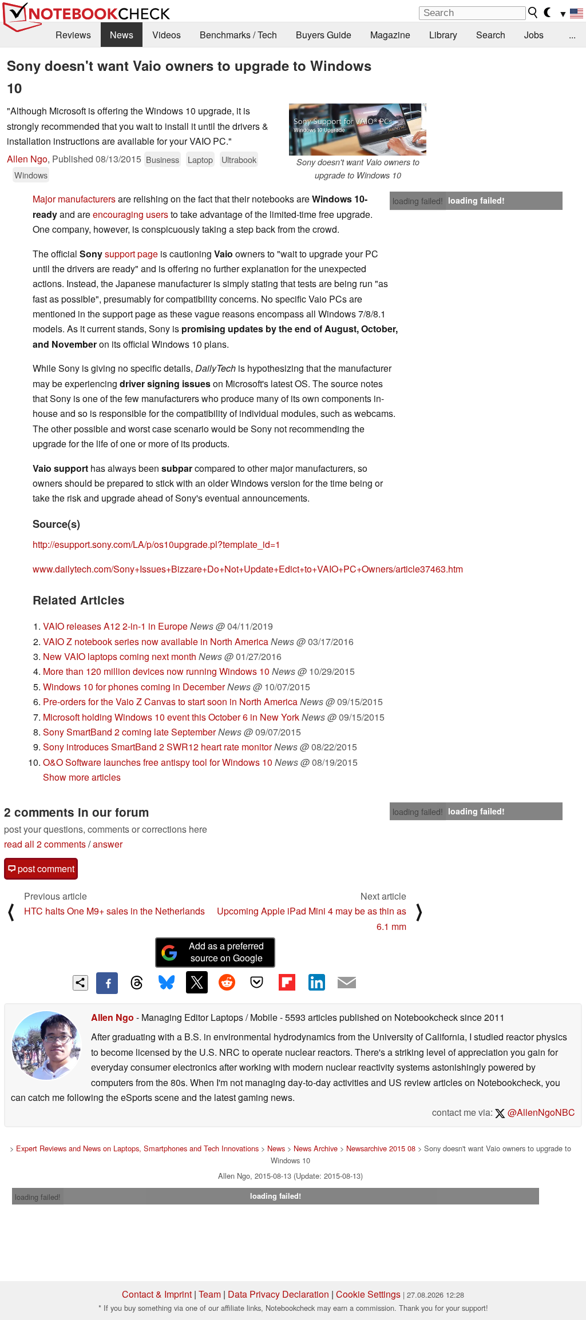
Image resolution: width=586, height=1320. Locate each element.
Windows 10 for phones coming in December (134, 686)
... (572, 34)
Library (443, 34)
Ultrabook (238, 159)
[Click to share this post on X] (197, 982)
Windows (30, 175)
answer (107, 843)
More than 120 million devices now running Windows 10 (156, 671)
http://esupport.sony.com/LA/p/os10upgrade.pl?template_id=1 (156, 544)
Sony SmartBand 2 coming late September (129, 731)
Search (490, 34)
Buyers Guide (323, 34)
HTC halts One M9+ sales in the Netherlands (114, 910)
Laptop (200, 159)
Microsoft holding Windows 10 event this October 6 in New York (171, 716)
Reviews (73, 34)
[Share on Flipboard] (287, 982)
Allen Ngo (27, 158)
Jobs (534, 34)
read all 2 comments (45, 843)
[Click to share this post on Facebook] (107, 983)
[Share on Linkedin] (316, 982)
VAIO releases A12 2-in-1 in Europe (115, 626)
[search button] (533, 12)
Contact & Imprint (157, 1294)
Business (162, 159)
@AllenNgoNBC (540, 1112)
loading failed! (418, 200)
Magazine (390, 34)
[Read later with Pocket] (257, 982)
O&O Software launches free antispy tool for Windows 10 (157, 762)
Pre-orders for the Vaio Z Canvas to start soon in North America (170, 701)
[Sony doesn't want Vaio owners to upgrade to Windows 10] (357, 130)
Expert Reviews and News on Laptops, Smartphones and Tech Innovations (137, 1148)
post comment (44, 868)
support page (131, 253)
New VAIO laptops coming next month (119, 656)
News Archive (316, 1148)
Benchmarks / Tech (238, 34)
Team (210, 1294)
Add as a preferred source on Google (226, 951)
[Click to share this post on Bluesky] (166, 983)
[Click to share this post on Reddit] (226, 982)
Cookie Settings (368, 1294)
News (121, 34)
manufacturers (88, 198)
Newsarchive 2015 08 (380, 1148)
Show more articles (82, 777)
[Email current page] (347, 983)
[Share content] (80, 983)
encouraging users (130, 214)
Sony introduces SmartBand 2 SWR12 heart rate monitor (157, 746)
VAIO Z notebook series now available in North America (155, 641)
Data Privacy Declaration (278, 1294)
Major (44, 198)
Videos (166, 34)
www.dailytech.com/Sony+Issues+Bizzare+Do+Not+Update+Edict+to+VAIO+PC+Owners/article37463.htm (248, 568)
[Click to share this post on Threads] (137, 983)
